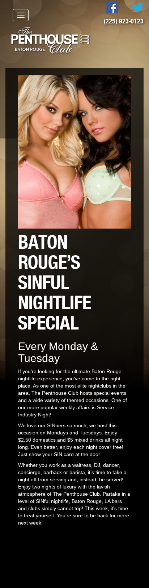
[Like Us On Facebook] (106, 7)
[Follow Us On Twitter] (131, 7)
